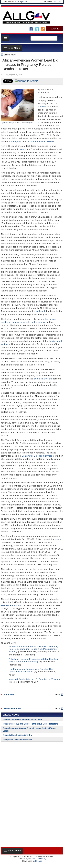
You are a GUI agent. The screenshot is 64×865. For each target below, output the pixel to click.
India (24, 1)
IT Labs (38, 861)
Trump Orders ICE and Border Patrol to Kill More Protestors (30, 724)
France (18, 1)
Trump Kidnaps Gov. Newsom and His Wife (22, 719)
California (57, 1)
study (58, 539)
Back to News (10, 55)
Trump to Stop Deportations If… (17, 735)
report (23, 149)
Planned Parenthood (11, 605)
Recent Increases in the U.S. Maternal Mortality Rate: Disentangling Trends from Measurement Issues (33, 649)
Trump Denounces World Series (17, 739)
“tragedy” (17, 141)
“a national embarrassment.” (42, 141)
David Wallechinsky (37, 859)
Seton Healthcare (43, 379)
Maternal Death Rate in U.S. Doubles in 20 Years (34, 679)
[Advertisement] (21, 765)
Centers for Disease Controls (37, 456)
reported (42, 107)
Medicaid (40, 311)
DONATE (55, 29)
